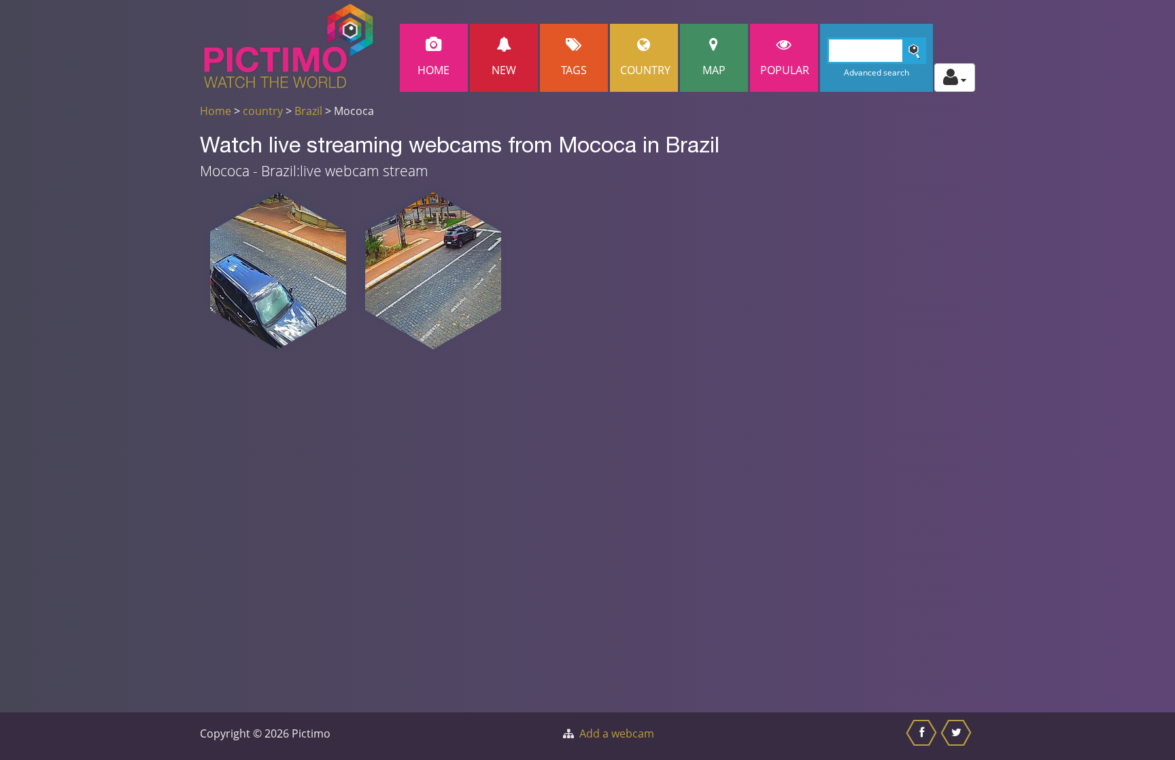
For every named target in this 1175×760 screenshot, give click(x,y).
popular (784, 70)
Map (714, 70)
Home (433, 70)
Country (645, 70)
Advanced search (876, 72)
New (504, 70)
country (263, 110)
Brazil (308, 110)
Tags (574, 70)
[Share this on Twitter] (957, 736)
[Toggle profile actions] (954, 77)
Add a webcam (616, 733)
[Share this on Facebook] (923, 736)
